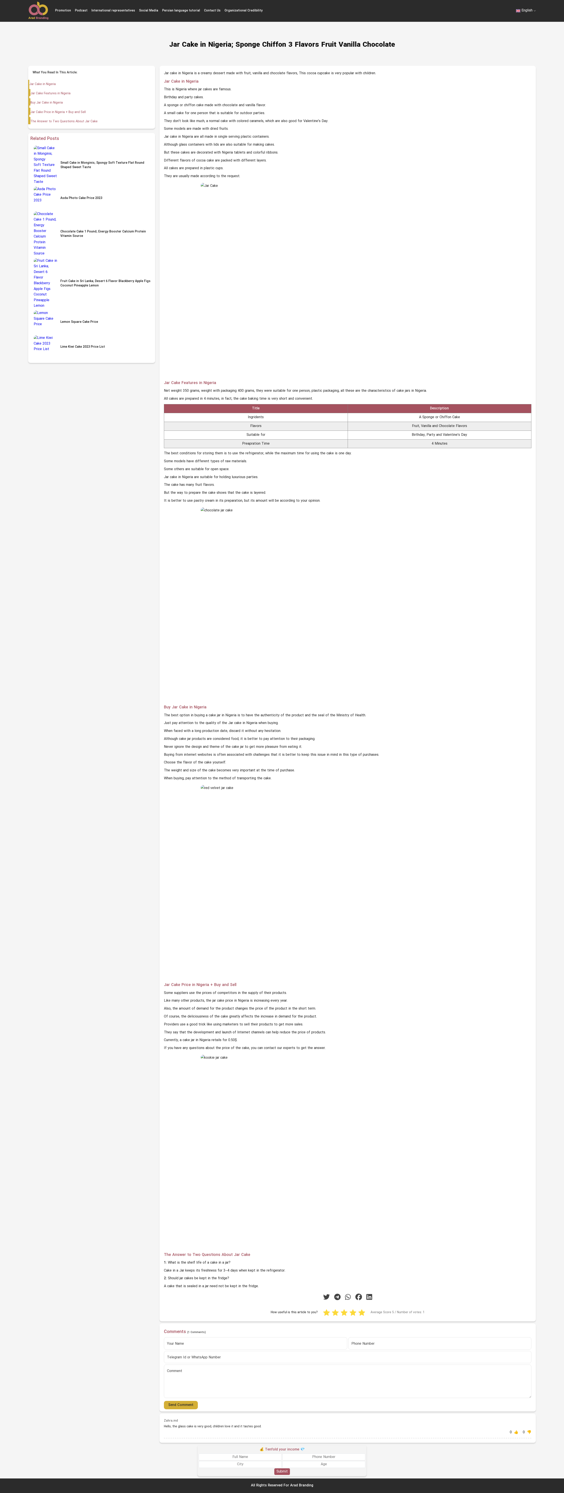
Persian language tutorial (181, 11)
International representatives (113, 11)
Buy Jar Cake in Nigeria (46, 103)
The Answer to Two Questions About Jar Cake (64, 121)
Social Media (148, 11)
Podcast (81, 11)
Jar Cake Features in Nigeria (50, 93)
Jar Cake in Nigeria (42, 84)
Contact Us (212, 11)
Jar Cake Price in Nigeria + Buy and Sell (58, 112)
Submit (282, 1471)
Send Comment (180, 1405)
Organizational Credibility (243, 11)
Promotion (63, 11)
